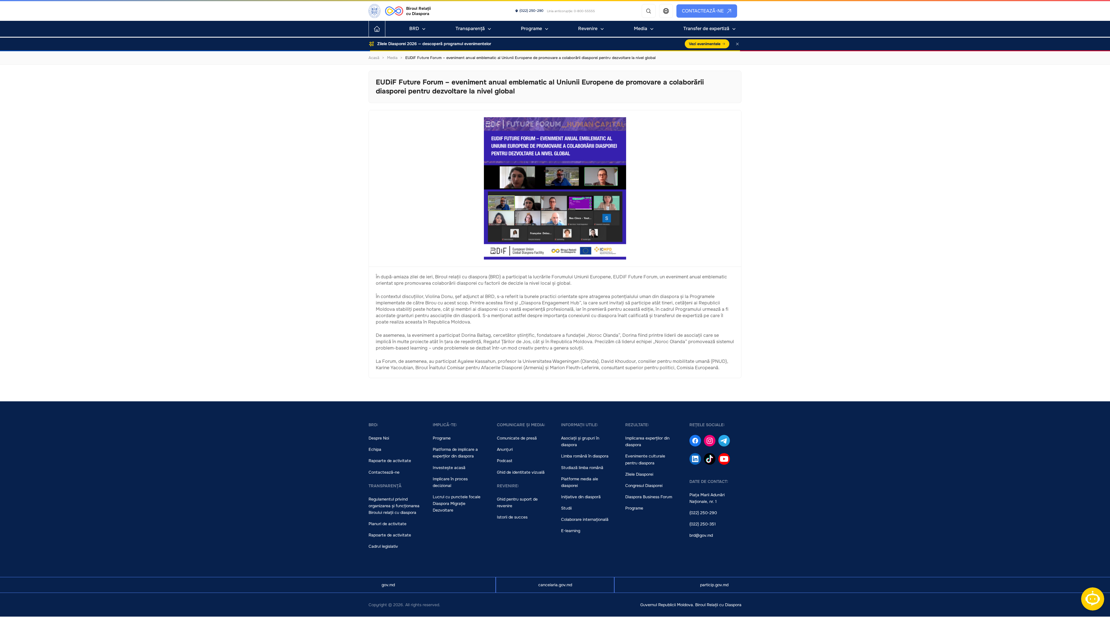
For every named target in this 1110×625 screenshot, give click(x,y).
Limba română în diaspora (584, 456)
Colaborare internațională (584, 519)
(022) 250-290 (703, 512)
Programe (531, 28)
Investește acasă (449, 467)
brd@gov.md (701, 535)
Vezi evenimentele (704, 43)
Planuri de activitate (387, 523)
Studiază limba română (582, 467)
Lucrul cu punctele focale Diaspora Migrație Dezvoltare (456, 503)
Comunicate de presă (517, 438)
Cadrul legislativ (383, 546)
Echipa (375, 449)
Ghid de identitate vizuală (521, 472)
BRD (414, 28)
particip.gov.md (714, 584)
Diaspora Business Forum (648, 496)
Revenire (587, 28)
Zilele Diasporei (639, 474)
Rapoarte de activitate (390, 460)
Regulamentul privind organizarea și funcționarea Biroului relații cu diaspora (394, 506)
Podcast (504, 460)
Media (640, 28)
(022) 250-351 (702, 524)
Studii (566, 508)
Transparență (470, 28)
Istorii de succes (512, 517)
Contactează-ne (703, 11)
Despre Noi (379, 438)
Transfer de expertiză (706, 28)
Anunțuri (505, 449)
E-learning (570, 530)
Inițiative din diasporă (581, 496)
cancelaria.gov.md (555, 584)
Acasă (374, 57)
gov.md (388, 584)
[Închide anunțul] (737, 44)
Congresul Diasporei (644, 485)
